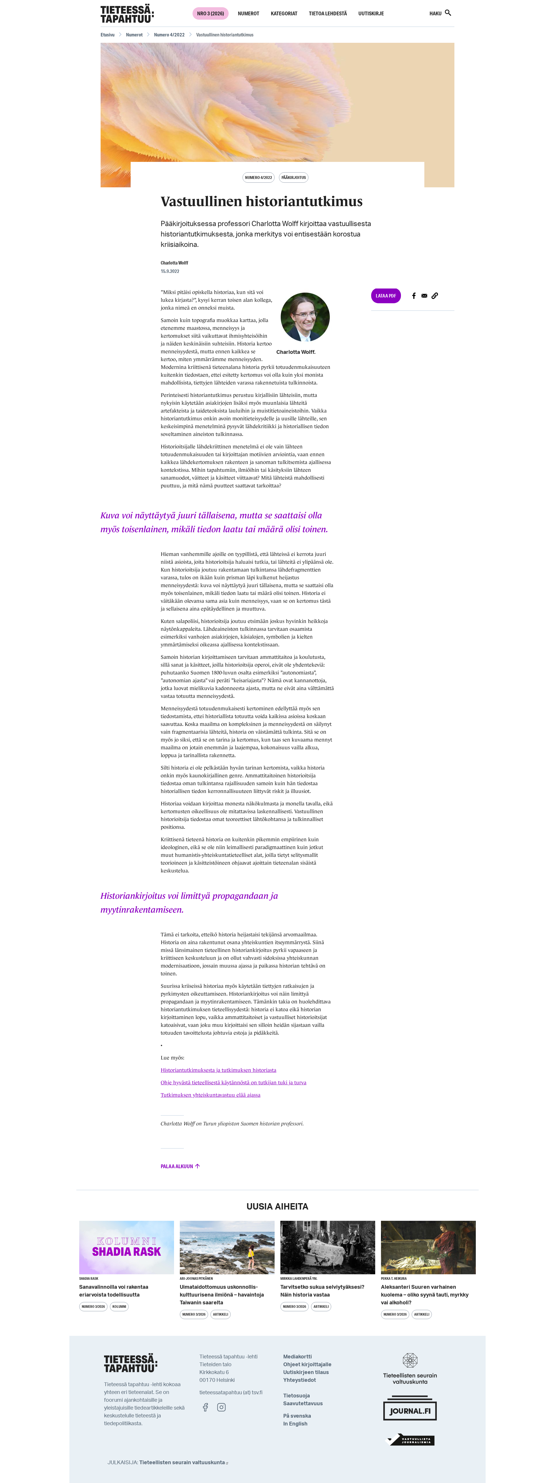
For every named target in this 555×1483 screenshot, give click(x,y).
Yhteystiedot (299, 1380)
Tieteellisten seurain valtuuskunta (182, 1462)
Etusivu (107, 35)
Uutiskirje (371, 13)
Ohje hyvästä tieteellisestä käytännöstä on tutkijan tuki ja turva (233, 1083)
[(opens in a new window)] (208, 1407)
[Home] (127, 13)
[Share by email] (424, 295)
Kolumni (119, 1306)
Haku (436, 13)
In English (295, 1424)
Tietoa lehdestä (328, 13)
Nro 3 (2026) (210, 13)
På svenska (297, 1416)
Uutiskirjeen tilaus (306, 1372)
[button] (434, 295)
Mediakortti (297, 1357)
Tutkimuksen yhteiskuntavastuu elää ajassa (210, 1095)
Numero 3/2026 (93, 1306)
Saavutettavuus (303, 1403)
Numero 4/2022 (169, 35)
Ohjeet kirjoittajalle (307, 1364)
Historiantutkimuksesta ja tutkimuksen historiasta (218, 1070)
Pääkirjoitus (294, 177)
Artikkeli (220, 1314)
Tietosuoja (296, 1396)
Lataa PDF (386, 296)
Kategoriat (284, 13)
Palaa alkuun (177, 1166)
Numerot (248, 13)
